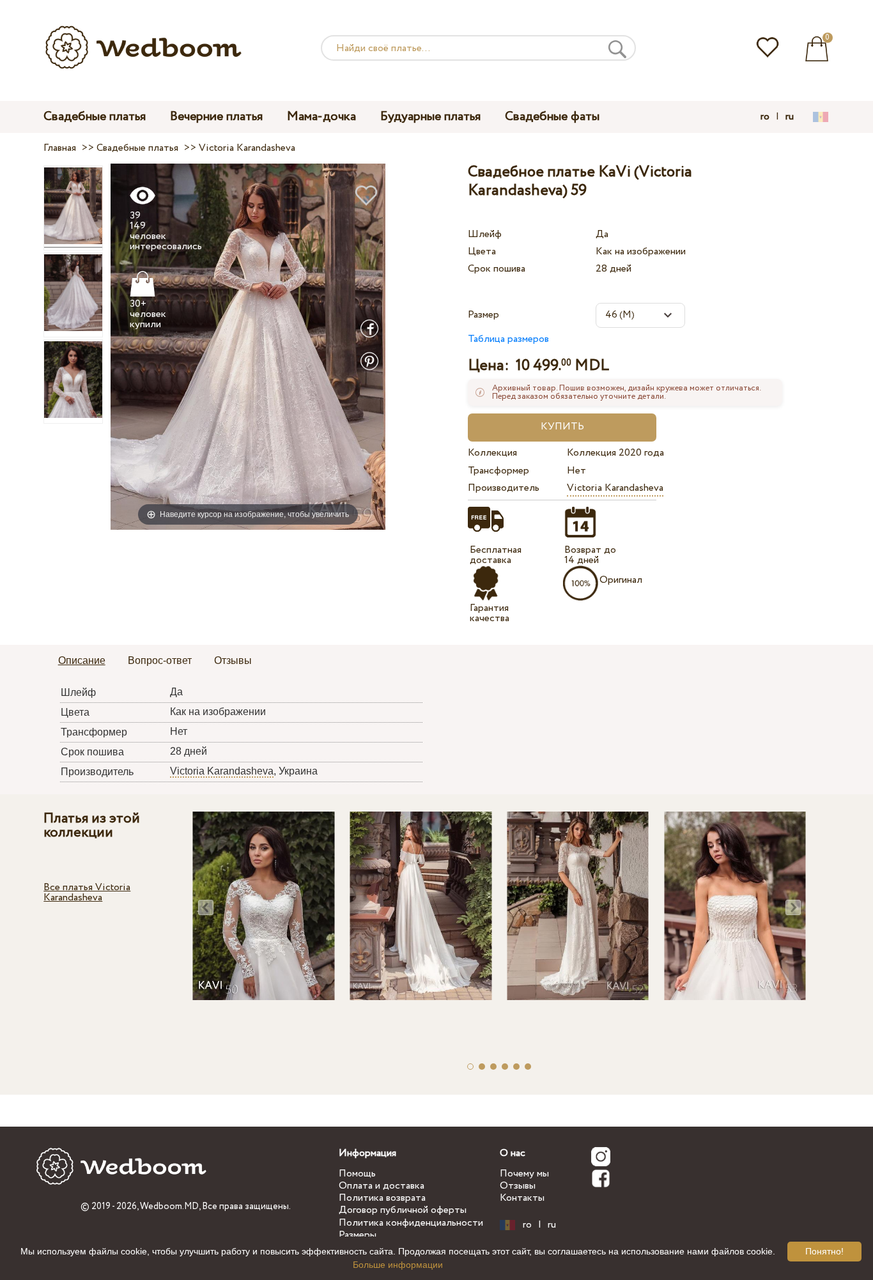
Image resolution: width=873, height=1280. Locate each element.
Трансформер (498, 471)
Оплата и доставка (381, 1185)
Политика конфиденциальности (411, 1222)
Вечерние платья (216, 116)
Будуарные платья (430, 116)
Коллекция (492, 453)
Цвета (482, 251)
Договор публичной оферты (403, 1210)
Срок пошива (496, 269)
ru (789, 117)
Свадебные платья (94, 116)
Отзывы (518, 1185)
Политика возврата (382, 1198)
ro (765, 117)
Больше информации (398, 1265)
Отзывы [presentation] (233, 660)
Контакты (522, 1198)
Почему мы (524, 1173)
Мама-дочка (321, 116)
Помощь (357, 1173)
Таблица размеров (508, 339)
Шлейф (485, 234)
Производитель (503, 488)
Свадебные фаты (552, 116)
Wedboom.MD (169, 1206)
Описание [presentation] (81, 660)
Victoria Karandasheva (615, 488)
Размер (483, 315)
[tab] (82, 661)
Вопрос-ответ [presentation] (160, 660)
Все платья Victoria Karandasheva (86, 892)
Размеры (357, 1235)
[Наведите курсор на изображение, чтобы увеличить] (248, 346)
